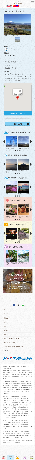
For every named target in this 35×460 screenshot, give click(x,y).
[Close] (20, 91)
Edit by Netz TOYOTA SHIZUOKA (14, 347)
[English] (8, 6)
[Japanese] (5, 6)
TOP (5, 310)
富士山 (6, 318)
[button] (18, 97)
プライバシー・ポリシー (11, 338)
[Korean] (11, 6)
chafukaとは (7, 334)
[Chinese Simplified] (14, 6)
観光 (5, 322)
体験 (5, 326)
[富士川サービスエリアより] (18, 24)
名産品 (6, 330)
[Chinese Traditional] (17, 6)
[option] (18, 25)
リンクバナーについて (11, 342)
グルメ (6, 314)
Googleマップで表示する (17, 113)
